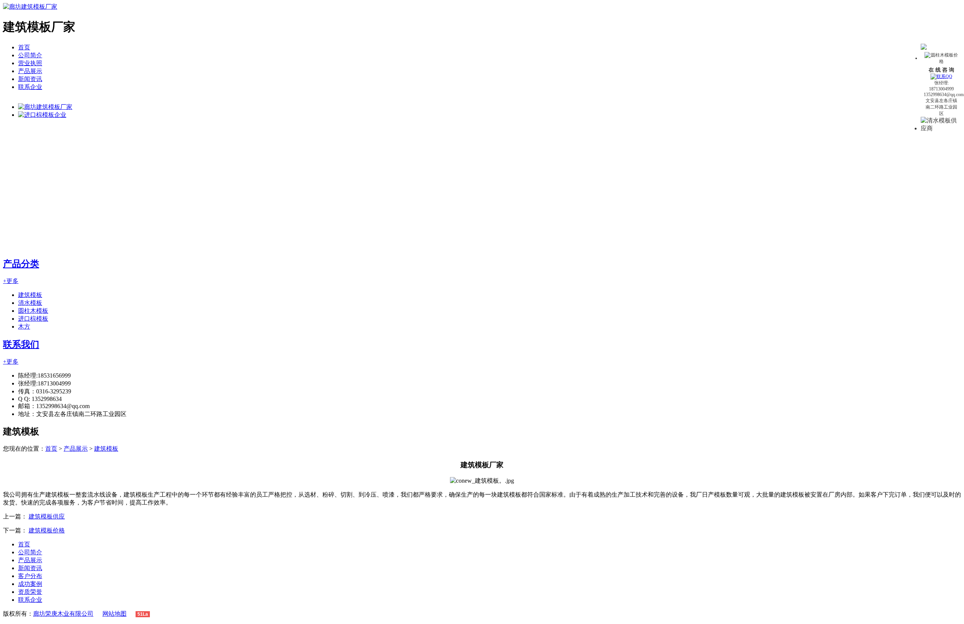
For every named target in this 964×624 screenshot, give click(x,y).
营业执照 (30, 63)
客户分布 (30, 576)
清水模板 (30, 303)
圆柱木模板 (33, 310)
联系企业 (30, 87)
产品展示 (30, 71)
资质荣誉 (30, 592)
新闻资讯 (30, 79)
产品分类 (21, 264)
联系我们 (21, 344)
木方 (24, 326)
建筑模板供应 (47, 516)
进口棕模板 (33, 318)
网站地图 (114, 613)
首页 (24, 47)
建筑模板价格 (47, 530)
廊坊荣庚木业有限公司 (63, 613)
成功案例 (30, 584)
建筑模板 (30, 295)
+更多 (10, 281)
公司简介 (30, 55)
